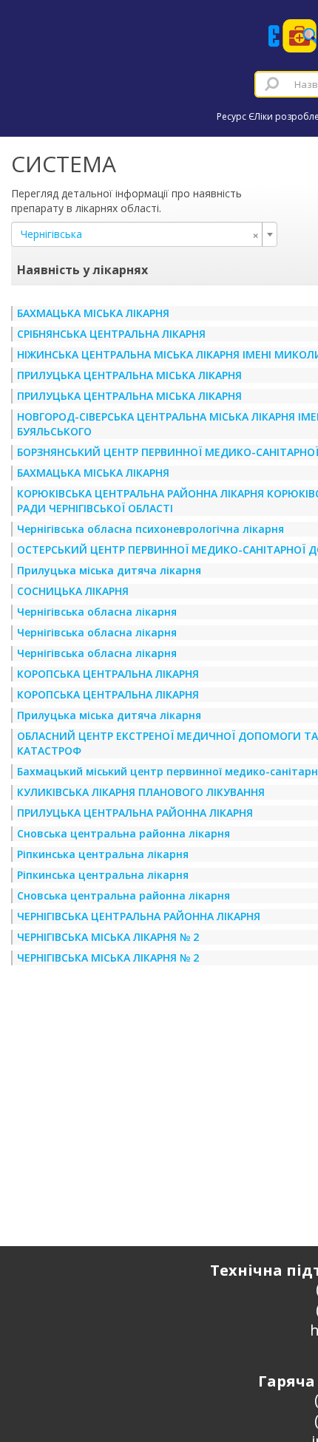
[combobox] (144, 234)
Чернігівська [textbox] (140, 234)
